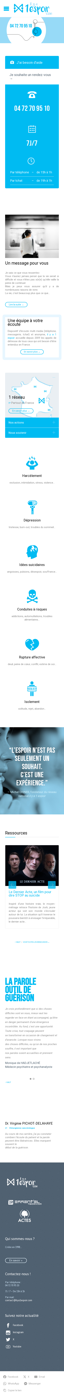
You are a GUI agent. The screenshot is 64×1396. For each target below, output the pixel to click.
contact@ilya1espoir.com (18, 1300)
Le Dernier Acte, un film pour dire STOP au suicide (30, 893)
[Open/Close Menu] (7, 8)
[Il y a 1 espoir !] (33, 8)
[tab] (32, 62)
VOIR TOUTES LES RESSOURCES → (36, 942)
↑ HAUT (17, 942)
